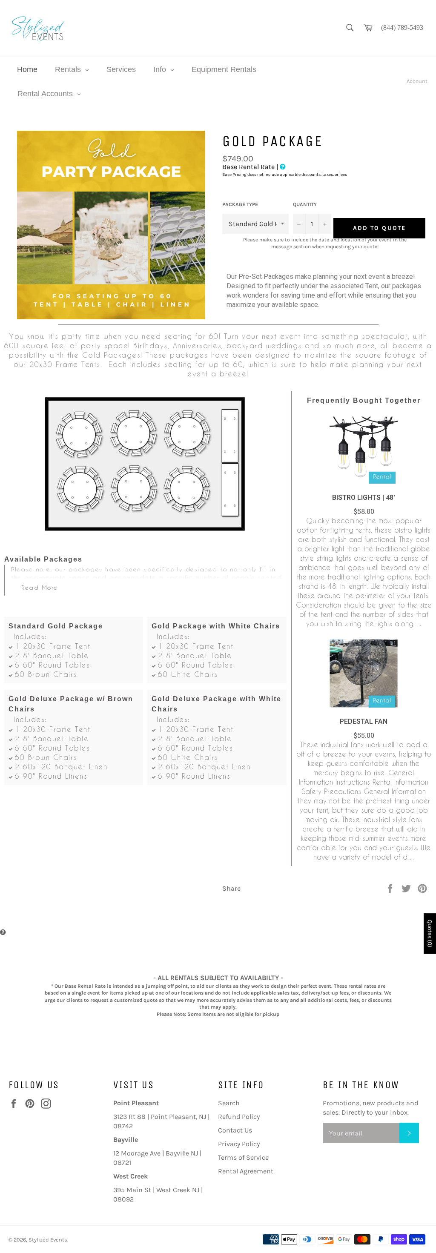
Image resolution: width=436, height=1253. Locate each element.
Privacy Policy (239, 1144)
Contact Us (235, 1130)
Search (229, 1103)
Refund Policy (239, 1117)
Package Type (240, 204)
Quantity (305, 204)
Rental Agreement (245, 1171)
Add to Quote (379, 228)
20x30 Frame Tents (64, 364)
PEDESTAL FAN (363, 721)
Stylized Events (48, 1239)
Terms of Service (243, 1157)
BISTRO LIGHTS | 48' (363, 497)
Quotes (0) (429, 933)
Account (417, 81)
